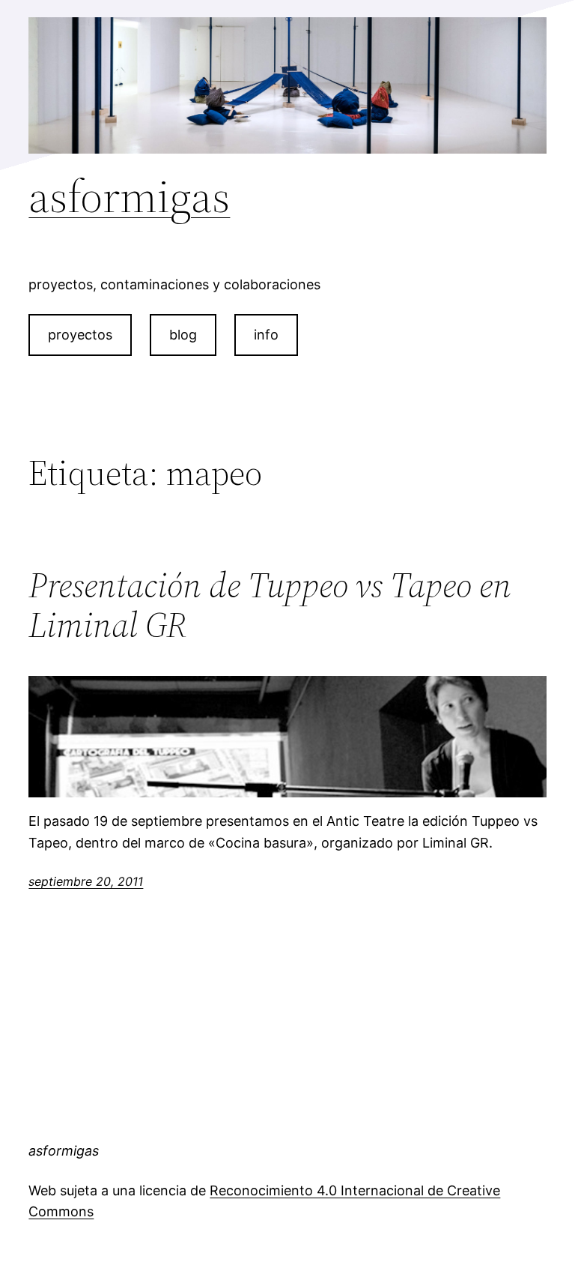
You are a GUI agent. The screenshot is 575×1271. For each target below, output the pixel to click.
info (266, 334)
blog (183, 334)
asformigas (129, 196)
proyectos (80, 334)
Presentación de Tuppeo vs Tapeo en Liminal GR (269, 604)
